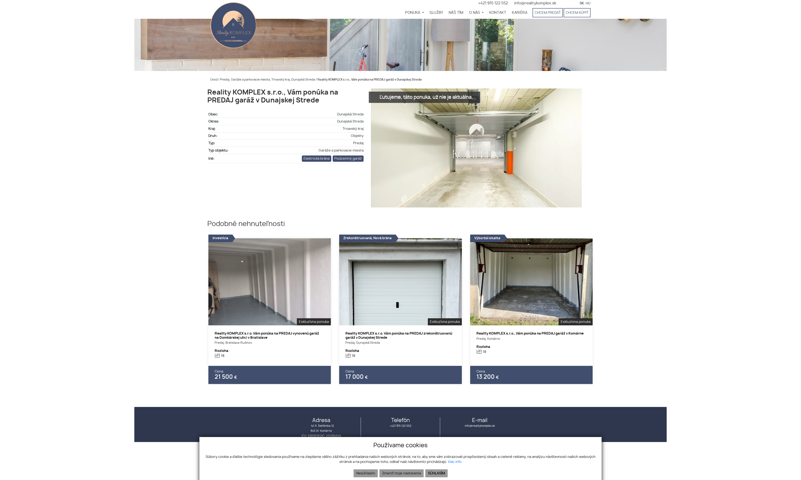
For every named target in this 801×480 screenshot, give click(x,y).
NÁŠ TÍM (456, 12)
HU (588, 3)
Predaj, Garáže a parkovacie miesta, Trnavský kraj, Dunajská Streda (268, 79)
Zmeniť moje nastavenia (401, 473)
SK (582, 3)
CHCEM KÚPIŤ (577, 12)
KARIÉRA (519, 12)
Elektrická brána (317, 158)
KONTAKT (497, 12)
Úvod (214, 79)
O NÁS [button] (475, 12)
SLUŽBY (436, 12)
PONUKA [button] (413, 12)
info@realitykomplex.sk (480, 426)
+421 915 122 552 (400, 426)
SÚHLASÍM (436, 473)
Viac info (455, 462)
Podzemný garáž (348, 158)
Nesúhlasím (365, 473)
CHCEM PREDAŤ (548, 12)
